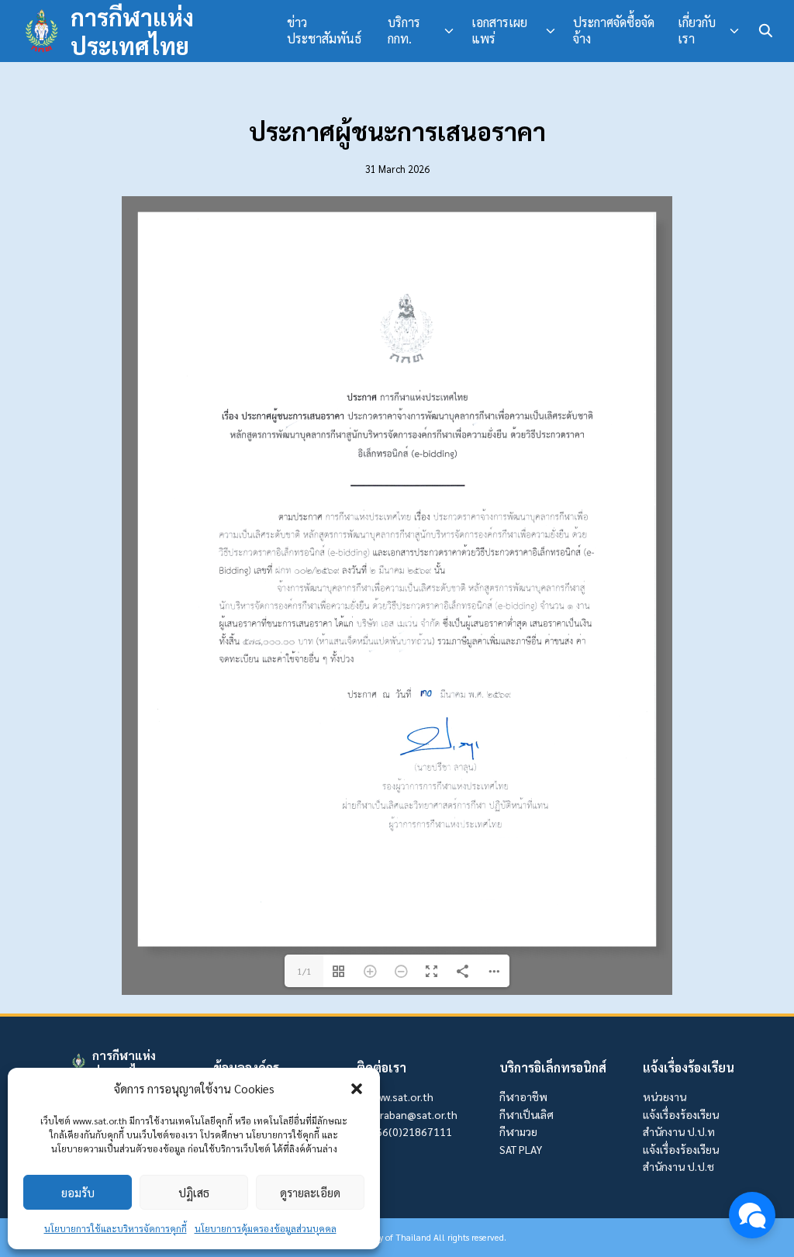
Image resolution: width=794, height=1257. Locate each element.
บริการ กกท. (404, 30)
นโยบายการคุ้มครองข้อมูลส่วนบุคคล (266, 1228)
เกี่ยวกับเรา (697, 30)
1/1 (304, 971)
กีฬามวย (518, 1131)
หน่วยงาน (664, 1096)
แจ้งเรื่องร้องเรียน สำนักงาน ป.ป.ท (681, 1122)
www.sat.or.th (401, 1096)
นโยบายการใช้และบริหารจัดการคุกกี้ (115, 1228)
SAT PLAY (520, 1149)
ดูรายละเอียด (310, 1192)
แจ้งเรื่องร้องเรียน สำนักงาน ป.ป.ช (681, 1157)
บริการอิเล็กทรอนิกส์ (552, 1067)
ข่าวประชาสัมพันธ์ (324, 30)
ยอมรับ (78, 1192)
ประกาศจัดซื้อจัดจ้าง (613, 30)
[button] (356, 1088)
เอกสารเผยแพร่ (499, 30)
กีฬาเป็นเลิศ (526, 1114)
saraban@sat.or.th (413, 1114)
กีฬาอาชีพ (523, 1096)
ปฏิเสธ (193, 1192)
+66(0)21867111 (410, 1131)
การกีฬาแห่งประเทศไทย (132, 31)
